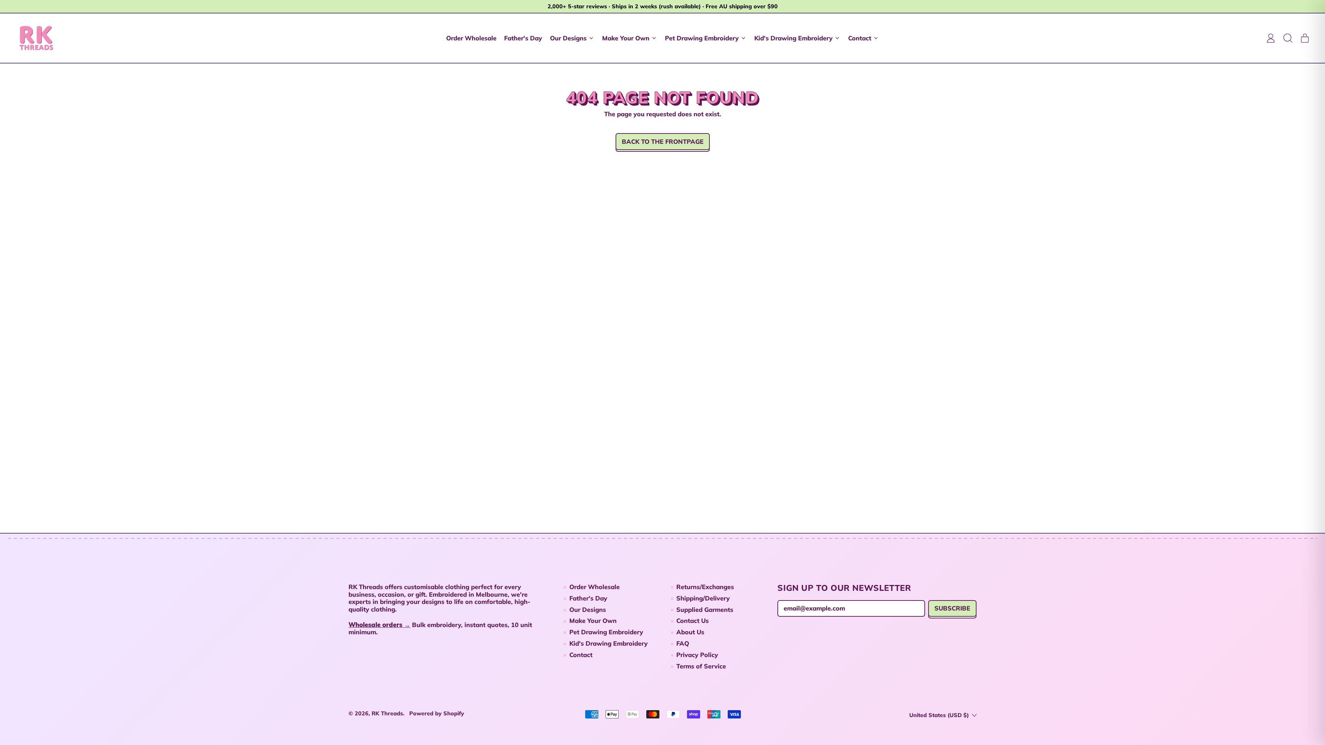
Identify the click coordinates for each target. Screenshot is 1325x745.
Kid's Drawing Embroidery (608, 643)
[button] (1287, 38)
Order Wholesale (471, 38)
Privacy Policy (697, 655)
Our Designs (587, 610)
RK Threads (387, 713)
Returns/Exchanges (705, 587)
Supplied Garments (704, 610)
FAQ (682, 643)
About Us (690, 632)
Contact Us (692, 621)
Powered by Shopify (436, 713)
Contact (580, 655)
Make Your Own (593, 621)
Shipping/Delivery (703, 598)
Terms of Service (701, 666)
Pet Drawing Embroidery (606, 632)
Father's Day (523, 38)
